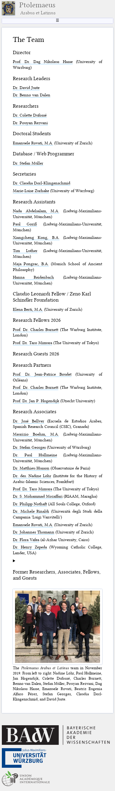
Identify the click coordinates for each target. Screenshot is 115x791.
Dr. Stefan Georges (29, 447)
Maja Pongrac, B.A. (31, 263)
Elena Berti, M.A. (28, 309)
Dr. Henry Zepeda (30, 546)
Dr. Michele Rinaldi (31, 511)
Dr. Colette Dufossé (30, 115)
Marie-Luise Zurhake (31, 190)
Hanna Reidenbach (33, 277)
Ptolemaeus (37, 8)
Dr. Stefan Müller (28, 163)
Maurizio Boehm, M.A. (36, 434)
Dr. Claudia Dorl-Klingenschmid (41, 182)
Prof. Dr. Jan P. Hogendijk (36, 400)
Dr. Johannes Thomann (33, 531)
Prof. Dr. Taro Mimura (32, 342)
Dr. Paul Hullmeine (35, 454)
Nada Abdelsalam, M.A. (36, 210)
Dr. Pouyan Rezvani (30, 122)
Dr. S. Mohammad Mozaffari (38, 496)
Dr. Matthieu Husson (31, 468)
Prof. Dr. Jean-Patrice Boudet (42, 374)
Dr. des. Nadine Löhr (32, 475)
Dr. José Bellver (28, 420)
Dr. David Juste (26, 87)
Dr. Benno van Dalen (31, 94)
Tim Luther (25, 250)
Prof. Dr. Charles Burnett (35, 329)
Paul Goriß (25, 223)
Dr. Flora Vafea (26, 539)
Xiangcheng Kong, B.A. (36, 237)
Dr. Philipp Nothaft (30, 503)
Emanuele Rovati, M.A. (33, 142)
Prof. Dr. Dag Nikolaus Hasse (43, 61)
